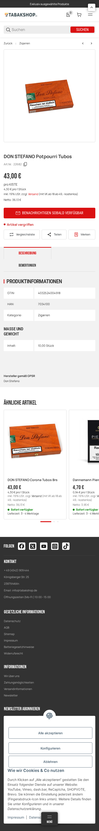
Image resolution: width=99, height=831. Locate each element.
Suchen (82, 29)
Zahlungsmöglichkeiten (19, 682)
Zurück (8, 43)
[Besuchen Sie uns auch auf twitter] (32, 546)
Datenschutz (12, 621)
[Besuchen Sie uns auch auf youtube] (43, 546)
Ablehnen (50, 762)
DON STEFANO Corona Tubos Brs (33, 480)
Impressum (11, 640)
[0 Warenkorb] (79, 15)
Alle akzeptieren (50, 733)
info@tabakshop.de (24, 590)
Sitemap (9, 634)
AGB (6, 627)
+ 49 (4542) (11, 570)
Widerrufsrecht (13, 653)
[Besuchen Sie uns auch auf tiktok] (66, 546)
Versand (33, 194)
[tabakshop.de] (21, 14)
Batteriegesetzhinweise (19, 647)
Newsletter (11, 695)
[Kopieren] (25, 164)
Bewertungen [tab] (27, 265)
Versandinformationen (18, 689)
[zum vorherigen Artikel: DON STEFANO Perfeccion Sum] (83, 43)
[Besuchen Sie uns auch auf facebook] (21, 546)
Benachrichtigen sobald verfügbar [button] (52, 213)
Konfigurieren (50, 748)
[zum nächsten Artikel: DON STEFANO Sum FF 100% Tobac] (91, 43)
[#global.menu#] (90, 15)
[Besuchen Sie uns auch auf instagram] (54, 546)
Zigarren (24, 43)
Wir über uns (11, 676)
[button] (35, 441)
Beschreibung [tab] (27, 253)
